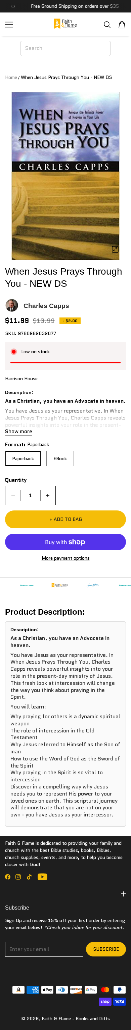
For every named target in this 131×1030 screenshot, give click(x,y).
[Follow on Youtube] (42, 876)
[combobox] (65, 48)
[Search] (107, 24)
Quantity (16, 480)
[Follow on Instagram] (18, 876)
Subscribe (106, 949)
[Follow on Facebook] (7, 876)
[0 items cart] (122, 25)
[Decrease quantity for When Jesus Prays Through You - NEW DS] (13, 495)
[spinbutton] (30, 495)
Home (11, 77)
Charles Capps (46, 305)
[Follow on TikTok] (29, 876)
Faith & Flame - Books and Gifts (76, 1018)
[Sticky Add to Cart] (116, 1013)
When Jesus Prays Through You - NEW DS (66, 77)
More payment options (66, 558)
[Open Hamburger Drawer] (9, 25)
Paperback (23, 458)
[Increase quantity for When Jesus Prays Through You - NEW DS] (47, 495)
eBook (60, 458)
